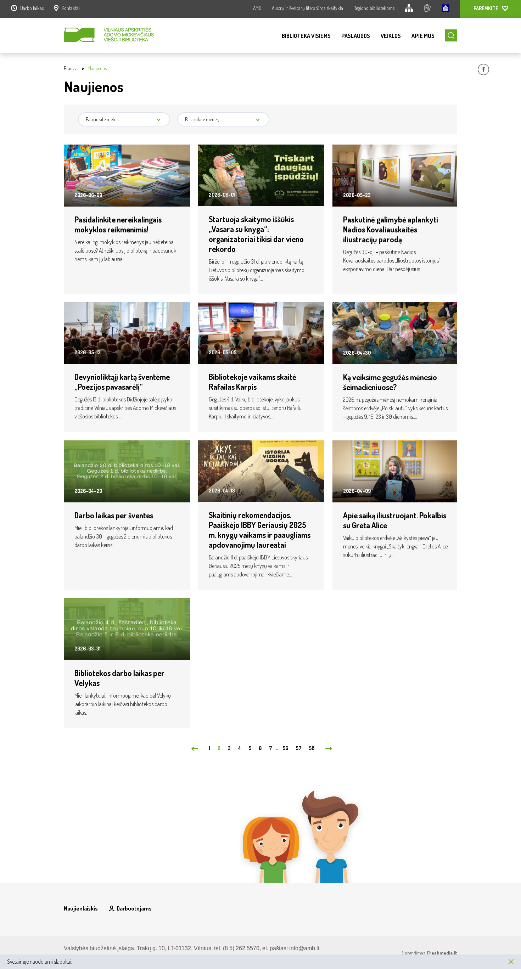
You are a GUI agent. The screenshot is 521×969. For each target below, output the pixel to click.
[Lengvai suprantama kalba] (445, 9)
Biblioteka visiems (306, 35)
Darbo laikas (32, 8)
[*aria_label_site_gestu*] (427, 8)
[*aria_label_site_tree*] (409, 8)
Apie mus (423, 35)
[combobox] (124, 119)
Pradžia (71, 68)
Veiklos (391, 35)
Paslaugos (355, 35)
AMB (257, 8)
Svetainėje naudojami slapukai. (39, 961)
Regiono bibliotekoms (373, 8)
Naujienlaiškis (81, 908)
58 (311, 748)
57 (298, 748)
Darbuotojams (134, 908)
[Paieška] (451, 35)
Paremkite (486, 8)
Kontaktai (71, 8)
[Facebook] (483, 70)
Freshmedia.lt (442, 953)
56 (285, 748)
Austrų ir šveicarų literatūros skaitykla (307, 8)
